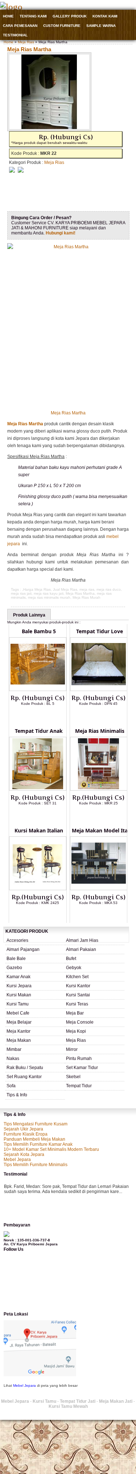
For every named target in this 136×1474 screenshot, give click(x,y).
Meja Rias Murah (86, 597)
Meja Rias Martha (29, 49)
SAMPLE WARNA (101, 26)
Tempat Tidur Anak (39, 730)
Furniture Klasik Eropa (26, 1134)
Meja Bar (75, 1013)
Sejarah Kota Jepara (24, 1154)
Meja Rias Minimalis (99, 730)
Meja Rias (26, 42)
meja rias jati (21, 593)
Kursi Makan (19, 994)
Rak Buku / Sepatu (25, 1067)
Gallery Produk (70, 16)
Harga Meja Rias (37, 589)
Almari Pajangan (23, 949)
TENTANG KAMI (33, 16)
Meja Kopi (76, 1031)
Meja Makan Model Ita (100, 830)
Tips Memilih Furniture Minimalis (35, 1164)
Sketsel (73, 1076)
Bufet (71, 958)
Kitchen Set (77, 976)
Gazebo (14, 967)
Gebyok (73, 967)
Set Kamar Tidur (82, 1067)
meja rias (86, 589)
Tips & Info (17, 1094)
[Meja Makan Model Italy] (98, 888)
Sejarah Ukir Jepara (23, 1129)
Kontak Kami (105, 16)
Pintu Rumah (79, 1058)
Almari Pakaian (81, 949)
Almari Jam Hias (82, 940)
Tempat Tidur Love (99, 631)
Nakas (13, 1058)
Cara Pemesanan (20, 26)
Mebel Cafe (18, 1013)
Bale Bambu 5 (39, 631)
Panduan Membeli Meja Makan (34, 1139)
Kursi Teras (77, 1004)
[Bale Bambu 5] (37, 689)
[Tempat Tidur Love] (98, 689)
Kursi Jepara (19, 985)
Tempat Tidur (79, 1085)
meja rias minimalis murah (49, 597)
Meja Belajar (19, 1022)
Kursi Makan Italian (39, 830)
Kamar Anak (18, 976)
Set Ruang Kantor (24, 1076)
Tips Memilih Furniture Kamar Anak (38, 1144)
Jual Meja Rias (65, 589)
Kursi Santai (78, 994)
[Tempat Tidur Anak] (37, 789)
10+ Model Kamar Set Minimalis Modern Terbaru (51, 1149)
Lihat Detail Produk (43, 715)
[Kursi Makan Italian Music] (37, 888)
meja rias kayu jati (48, 593)
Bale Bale (16, 958)
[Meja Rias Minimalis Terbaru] (98, 789)
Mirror (72, 1049)
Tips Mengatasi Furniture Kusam (35, 1123)
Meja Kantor (18, 1031)
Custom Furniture (62, 26)
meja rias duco (108, 589)
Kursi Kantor (78, 985)
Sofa (11, 1085)
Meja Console (80, 1022)
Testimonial (15, 35)
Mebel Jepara (17, 1159)
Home (8, 16)
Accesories (17, 940)
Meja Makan (19, 1040)
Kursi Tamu (18, 1004)
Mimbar (14, 1049)
